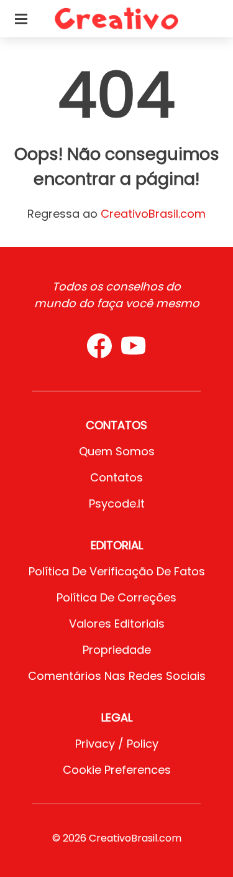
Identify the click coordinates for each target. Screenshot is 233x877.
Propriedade (117, 649)
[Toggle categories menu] (21, 18)
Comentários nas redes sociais (117, 676)
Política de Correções (116, 597)
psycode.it (117, 503)
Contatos (116, 477)
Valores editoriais (117, 623)
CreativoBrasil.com (153, 213)
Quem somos (117, 451)
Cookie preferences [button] (117, 769)
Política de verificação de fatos (117, 571)
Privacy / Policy (116, 743)
